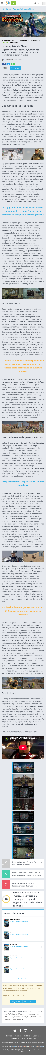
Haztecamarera (32, 1014)
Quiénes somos (16, 1038)
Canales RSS (31, 1038)
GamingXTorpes (18, 1014)
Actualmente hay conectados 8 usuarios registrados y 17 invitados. (23, 1042)
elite (5, 1014)
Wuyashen (31, 1016)
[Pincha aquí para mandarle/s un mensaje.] (22, 1019)
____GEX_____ (32, 1011)
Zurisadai (17, 1019)
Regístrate (16, 1001)
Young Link (8, 1019)
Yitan (39, 1016)
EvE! (9, 1014)
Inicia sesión (29, 1001)
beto (40, 1011)
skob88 (17, 1016)
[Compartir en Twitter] (8, 64)
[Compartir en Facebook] (4, 64)
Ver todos (22, 978)
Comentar (15, 68)
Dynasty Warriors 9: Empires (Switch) (21, 9)
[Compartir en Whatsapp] (13, 64)
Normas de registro (13, 1036)
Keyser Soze (8, 1016)
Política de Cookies (31, 1036)
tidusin (23, 1016)
